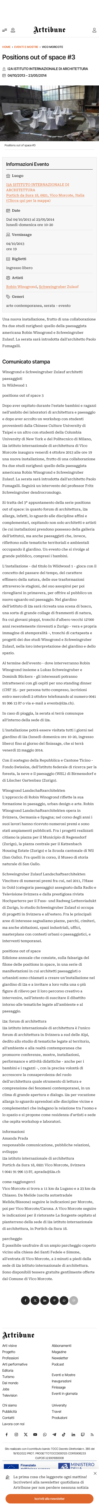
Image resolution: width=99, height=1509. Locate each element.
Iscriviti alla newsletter (50, 1498)
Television (9, 1395)
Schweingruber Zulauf (59, 287)
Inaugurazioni (61, 1381)
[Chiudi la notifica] (95, 1473)
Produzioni (59, 1417)
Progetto (8, 1352)
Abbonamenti (61, 1345)
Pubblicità (9, 1411)
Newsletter (60, 1358)
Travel (56, 1411)
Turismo (8, 1376)
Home (6, 47)
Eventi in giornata (65, 1393)
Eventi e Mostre (26, 47)
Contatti (8, 1417)
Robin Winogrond (21, 287)
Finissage (59, 1387)
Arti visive (9, 1345)
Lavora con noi (13, 1424)
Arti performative (14, 1364)
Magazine (59, 1352)
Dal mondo (10, 1383)
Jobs (5, 1389)
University (59, 1405)
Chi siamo (9, 1405)
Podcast (58, 1364)
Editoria (7, 1370)
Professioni (10, 1358)
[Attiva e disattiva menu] (4, 30)
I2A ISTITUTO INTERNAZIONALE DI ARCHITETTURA (48, 69)
